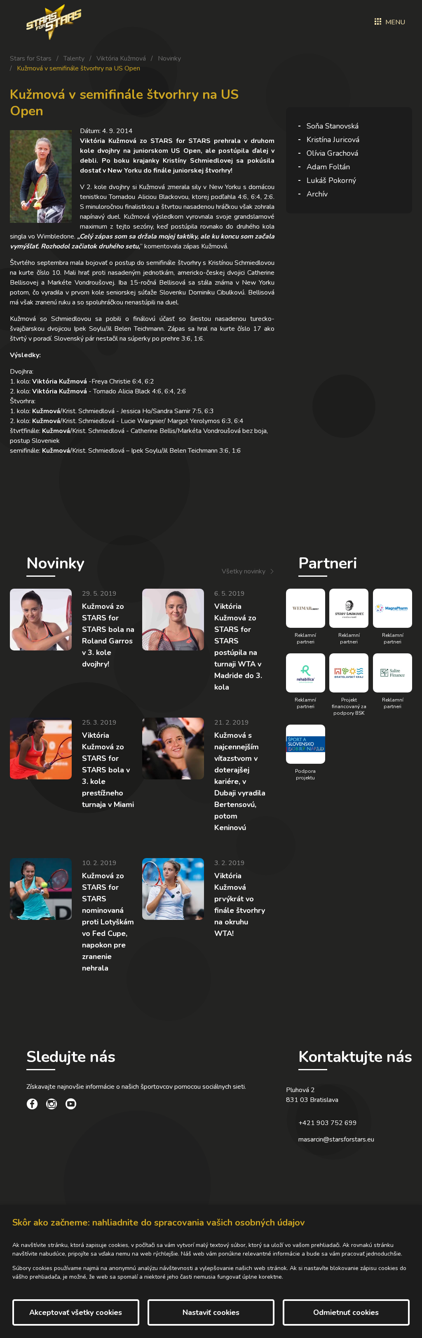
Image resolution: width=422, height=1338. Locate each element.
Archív (317, 194)
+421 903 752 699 (327, 1122)
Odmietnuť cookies (346, 1312)
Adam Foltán (328, 167)
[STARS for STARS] (53, 22)
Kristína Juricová (333, 140)
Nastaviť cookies (211, 1312)
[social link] (32, 1105)
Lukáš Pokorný (331, 180)
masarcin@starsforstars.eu (336, 1139)
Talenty (73, 58)
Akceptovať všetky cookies (75, 1312)
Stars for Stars (31, 58)
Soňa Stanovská (333, 126)
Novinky (169, 58)
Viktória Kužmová (121, 58)
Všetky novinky (243, 571)
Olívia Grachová (332, 153)
